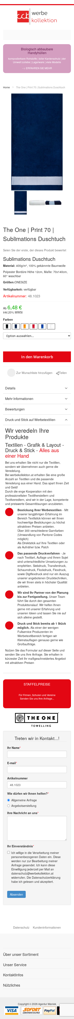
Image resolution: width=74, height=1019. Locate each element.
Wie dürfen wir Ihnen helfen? (27, 793)
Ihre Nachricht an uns (22, 813)
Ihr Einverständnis (20, 846)
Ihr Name (13, 748)
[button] (29, 373)
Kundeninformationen (47, 927)
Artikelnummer (17, 778)
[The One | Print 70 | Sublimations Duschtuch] (20, 202)
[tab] (37, 388)
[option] (7, 326)
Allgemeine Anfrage (24, 800)
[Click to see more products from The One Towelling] (37, 719)
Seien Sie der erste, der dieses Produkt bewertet (34, 250)
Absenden (16, 894)
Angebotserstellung (23, 806)
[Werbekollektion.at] (37, 16)
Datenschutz (21, 927)
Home (6, 87)
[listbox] (37, 327)
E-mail (11, 763)
